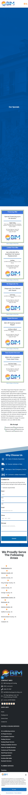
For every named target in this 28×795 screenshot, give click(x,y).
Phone (3, 515)
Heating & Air (4, 715)
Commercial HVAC (6, 755)
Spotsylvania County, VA (8, 597)
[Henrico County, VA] (6, 604)
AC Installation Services (7, 736)
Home (2, 711)
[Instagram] (9, 704)
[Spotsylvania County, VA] (8, 595)
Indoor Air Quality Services (8, 747)
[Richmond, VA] (5, 600)
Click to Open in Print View (12, 243)
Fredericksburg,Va (6, 568)
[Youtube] (7, 704)
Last (2, 503)
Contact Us (4, 721)
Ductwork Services (6, 761)
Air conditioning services (8, 731)
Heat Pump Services (6, 752)
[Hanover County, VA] (7, 571)
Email (3, 507)
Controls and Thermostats (8, 750)
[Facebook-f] (2, 704)
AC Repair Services (6, 733)
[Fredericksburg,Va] (6, 566)
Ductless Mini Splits (6, 758)
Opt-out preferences (10, 792)
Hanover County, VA (7, 573)
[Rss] (14, 704)
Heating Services (5, 739)
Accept (14, 789)
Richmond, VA (5, 602)
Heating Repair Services (7, 742)
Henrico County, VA (6, 607)
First (2, 497)
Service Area (4, 718)
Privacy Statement (17, 792)
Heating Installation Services (9, 744)
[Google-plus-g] (5, 704)
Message (3, 523)
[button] (26, 775)
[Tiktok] (11, 704)
